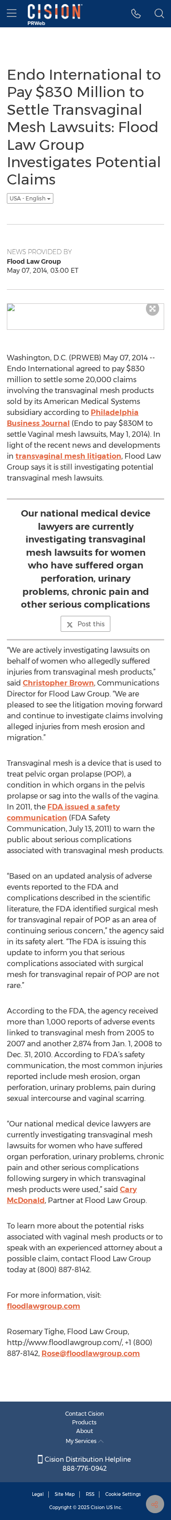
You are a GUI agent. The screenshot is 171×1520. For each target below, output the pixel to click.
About (84, 1431)
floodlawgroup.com (43, 1306)
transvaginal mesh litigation (68, 456)
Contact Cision (84, 1413)
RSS (90, 1494)
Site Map (65, 1494)
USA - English (28, 198)
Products (84, 1422)
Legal (38, 1494)
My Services (82, 1441)
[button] (136, 13)
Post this (91, 624)
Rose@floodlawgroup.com (90, 1353)
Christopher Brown (58, 683)
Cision (98, 1507)
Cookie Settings (123, 1494)
